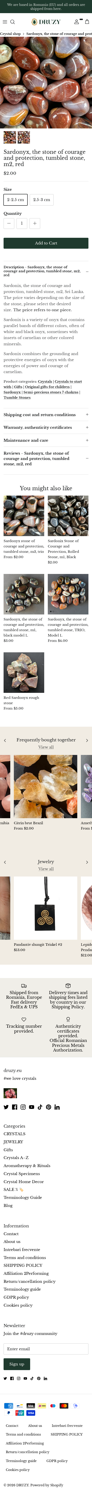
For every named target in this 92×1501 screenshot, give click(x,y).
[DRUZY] (46, 22)
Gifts (18, 387)
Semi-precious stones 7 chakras (50, 392)
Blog (8, 1205)
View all (46, 747)
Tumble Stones (17, 397)
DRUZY (22, 1485)
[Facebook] (14, 1107)
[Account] (75, 22)
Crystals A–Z (16, 1157)
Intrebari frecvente (22, 1249)
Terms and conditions (25, 1257)
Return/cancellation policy (30, 1281)
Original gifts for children (47, 387)
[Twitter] (6, 1107)
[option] (46, 82)
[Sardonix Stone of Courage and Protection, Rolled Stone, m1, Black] (68, 516)
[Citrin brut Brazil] (45, 786)
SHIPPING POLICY (23, 1265)
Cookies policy (18, 1305)
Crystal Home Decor (24, 1182)
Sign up (16, 1364)
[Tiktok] (40, 1107)
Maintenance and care (26, 440)
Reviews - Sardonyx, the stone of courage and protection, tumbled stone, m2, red (36, 458)
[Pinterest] (48, 1107)
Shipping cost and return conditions (40, 415)
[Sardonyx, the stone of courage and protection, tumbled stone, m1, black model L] (24, 594)
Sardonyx (12, 392)
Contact (11, 1234)
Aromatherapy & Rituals (27, 1165)
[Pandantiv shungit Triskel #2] (45, 908)
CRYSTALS (14, 1134)
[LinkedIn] (57, 1107)
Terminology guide (22, 1289)
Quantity (13, 213)
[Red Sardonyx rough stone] (24, 672)
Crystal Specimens (22, 1174)
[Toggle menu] (5, 22)
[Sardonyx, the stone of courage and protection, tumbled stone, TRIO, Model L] (68, 594)
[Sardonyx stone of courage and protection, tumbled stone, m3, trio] (24, 516)
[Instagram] (23, 1107)
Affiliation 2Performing (26, 1273)
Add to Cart (46, 243)
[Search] (15, 22)
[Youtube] (31, 1107)
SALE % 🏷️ (14, 1189)
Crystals (45, 381)
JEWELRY (13, 1142)
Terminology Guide (23, 1197)
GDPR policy (16, 1297)
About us (12, 1241)
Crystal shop (10, 34)
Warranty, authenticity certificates (38, 427)
